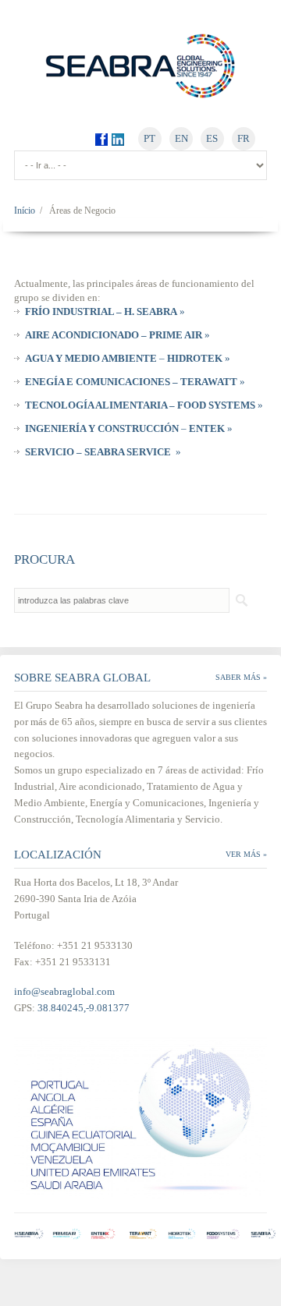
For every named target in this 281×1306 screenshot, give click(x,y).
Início (24, 210)
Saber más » (241, 677)
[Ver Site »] (32, 1233)
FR (243, 138)
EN (181, 138)
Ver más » (246, 854)
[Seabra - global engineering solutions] (140, 65)
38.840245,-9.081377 (83, 1008)
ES (212, 138)
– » (127, 358)
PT (149, 138)
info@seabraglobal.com (64, 991)
